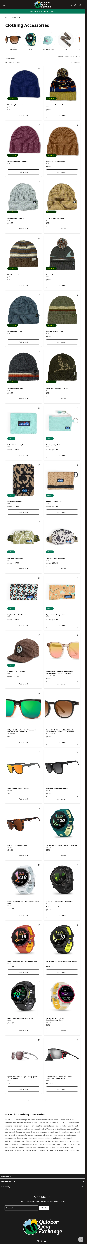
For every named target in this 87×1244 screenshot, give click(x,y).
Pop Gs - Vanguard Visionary (17, 845)
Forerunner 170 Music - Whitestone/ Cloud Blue (23, 902)
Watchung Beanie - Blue (16, 105)
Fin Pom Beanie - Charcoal (55, 275)
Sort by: (60, 56)
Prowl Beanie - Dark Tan (55, 218)
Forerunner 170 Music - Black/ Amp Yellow (61, 961)
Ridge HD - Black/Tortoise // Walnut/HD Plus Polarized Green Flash (21, 731)
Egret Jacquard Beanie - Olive (57, 388)
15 (51, 1100)
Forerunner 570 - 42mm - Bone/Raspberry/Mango (55, 1019)
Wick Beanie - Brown (14, 275)
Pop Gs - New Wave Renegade (57, 788)
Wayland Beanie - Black (15, 388)
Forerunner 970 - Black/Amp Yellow (20, 1018)
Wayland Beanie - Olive (54, 331)
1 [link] (28, 1100)
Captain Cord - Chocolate (16, 671)
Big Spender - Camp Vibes (55, 615)
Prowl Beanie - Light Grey (16, 218)
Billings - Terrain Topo (54, 501)
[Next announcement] (81, 11)
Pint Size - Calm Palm (15, 558)
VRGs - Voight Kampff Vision (18, 788)
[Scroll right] (83, 41)
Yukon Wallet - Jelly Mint (16, 445)
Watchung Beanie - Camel (55, 161)
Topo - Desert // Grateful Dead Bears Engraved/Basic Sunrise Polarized (60, 672)
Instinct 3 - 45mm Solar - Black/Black (59, 902)
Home (7, 17)
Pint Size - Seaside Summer (56, 558)
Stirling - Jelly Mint (53, 445)
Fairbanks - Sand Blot (15, 501)
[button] (4, 4)
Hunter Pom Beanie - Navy (55, 105)
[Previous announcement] (4, 11)
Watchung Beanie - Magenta (17, 161)
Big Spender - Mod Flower (16, 615)
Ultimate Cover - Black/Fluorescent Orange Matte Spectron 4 (59, 1077)
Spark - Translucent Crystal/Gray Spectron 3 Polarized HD (23, 1077)
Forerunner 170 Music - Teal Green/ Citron (61, 845)
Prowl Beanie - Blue (14, 331)
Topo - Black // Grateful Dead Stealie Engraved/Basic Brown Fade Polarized (60, 731)
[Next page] (57, 1100)
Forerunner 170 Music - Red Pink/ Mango (22, 961)
